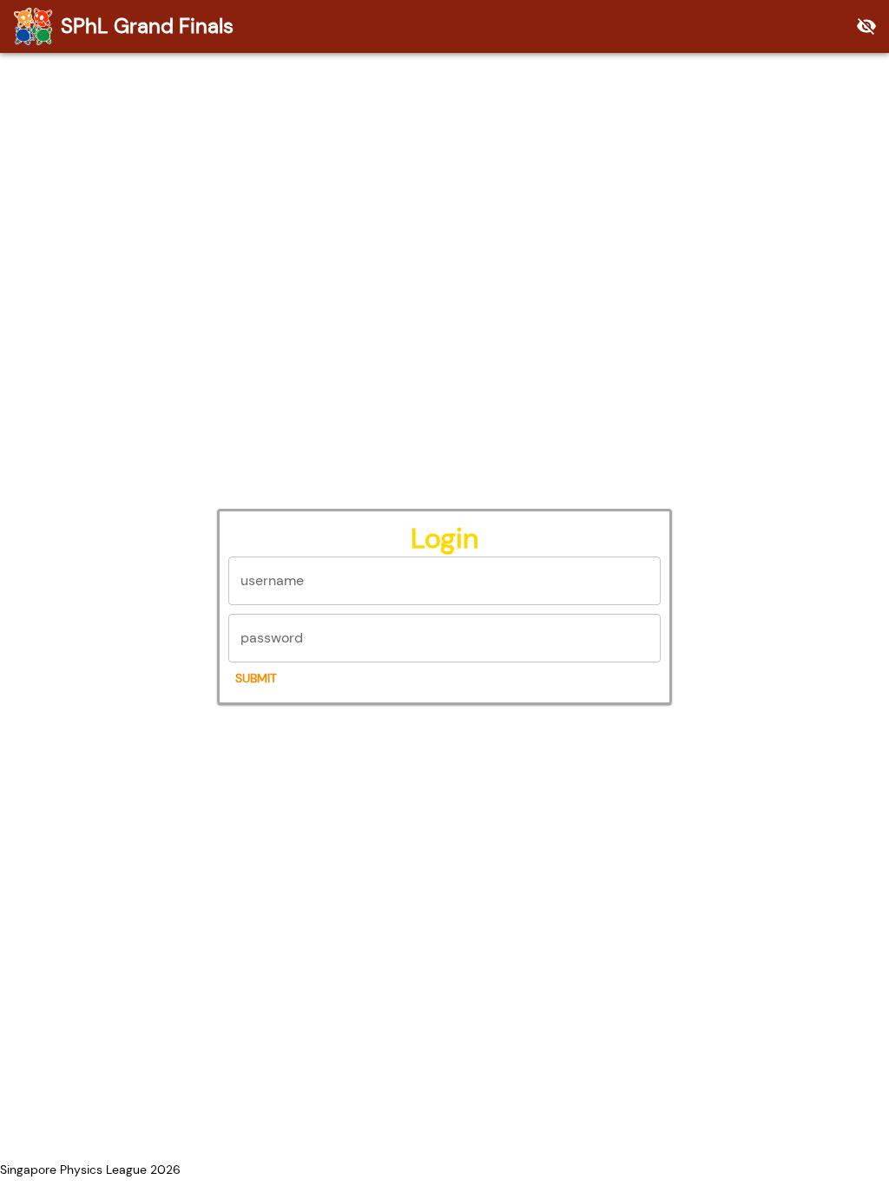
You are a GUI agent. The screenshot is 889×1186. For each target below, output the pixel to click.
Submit (256, 678)
